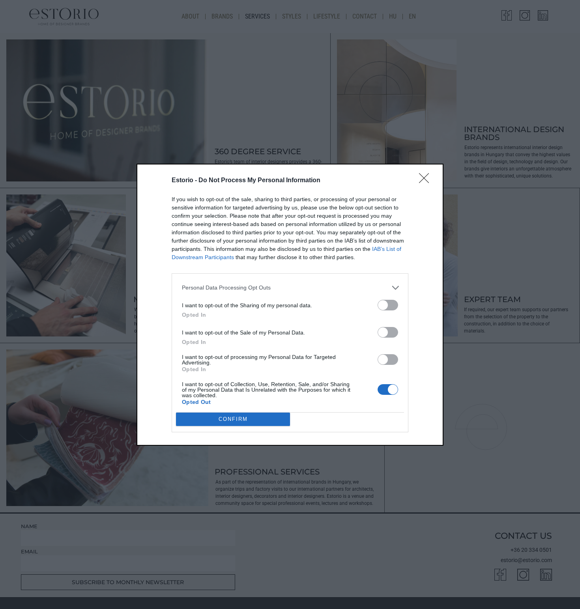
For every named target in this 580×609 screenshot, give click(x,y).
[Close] (426, 180)
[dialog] (290, 304)
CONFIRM (233, 419)
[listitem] (290, 288)
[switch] (388, 305)
